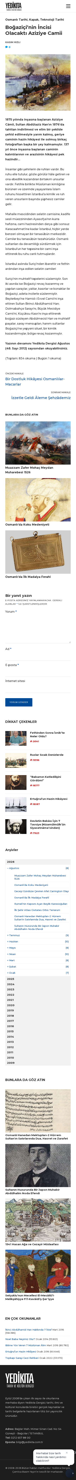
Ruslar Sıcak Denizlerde (46, 754)
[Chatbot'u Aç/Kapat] (69, 1472)
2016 (10, 1026)
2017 (10, 1021)
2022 (10, 994)
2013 (10, 1041)
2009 (10, 1062)
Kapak (34, 19)
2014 (10, 1036)
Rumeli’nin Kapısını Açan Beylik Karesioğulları (40, 903)
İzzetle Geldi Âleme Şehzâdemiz (41, 398)
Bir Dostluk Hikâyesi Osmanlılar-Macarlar (35, 381)
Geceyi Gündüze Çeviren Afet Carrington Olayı (41, 891)
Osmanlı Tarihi (16, 19)
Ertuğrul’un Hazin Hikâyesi (48, 799)
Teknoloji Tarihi (52, 19)
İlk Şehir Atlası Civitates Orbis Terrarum (37, 910)
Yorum (11, 611)
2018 (10, 1015)
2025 (10, 979)
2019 (10, 1010)
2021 (10, 1000)
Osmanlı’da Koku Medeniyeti (31, 885)
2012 (10, 1047)
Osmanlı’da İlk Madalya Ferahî (31, 897)
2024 (10, 984)
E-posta (12, 665)
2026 (10, 861)
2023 (10, 989)
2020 (10, 1005)
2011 (10, 1052)
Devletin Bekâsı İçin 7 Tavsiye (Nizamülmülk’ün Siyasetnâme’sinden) (47, 824)
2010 (10, 1057)
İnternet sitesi (15, 681)
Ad (8, 649)
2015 (10, 1031)
